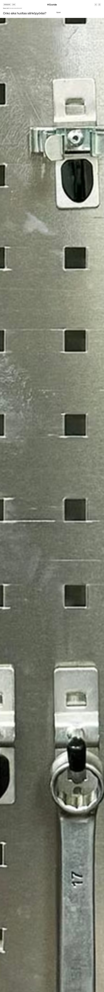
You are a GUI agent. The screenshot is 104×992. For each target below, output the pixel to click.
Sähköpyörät (7, 4)
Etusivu (4, 8)
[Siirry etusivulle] (52, 5)
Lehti (14, 4)
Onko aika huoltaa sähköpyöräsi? (15, 8)
